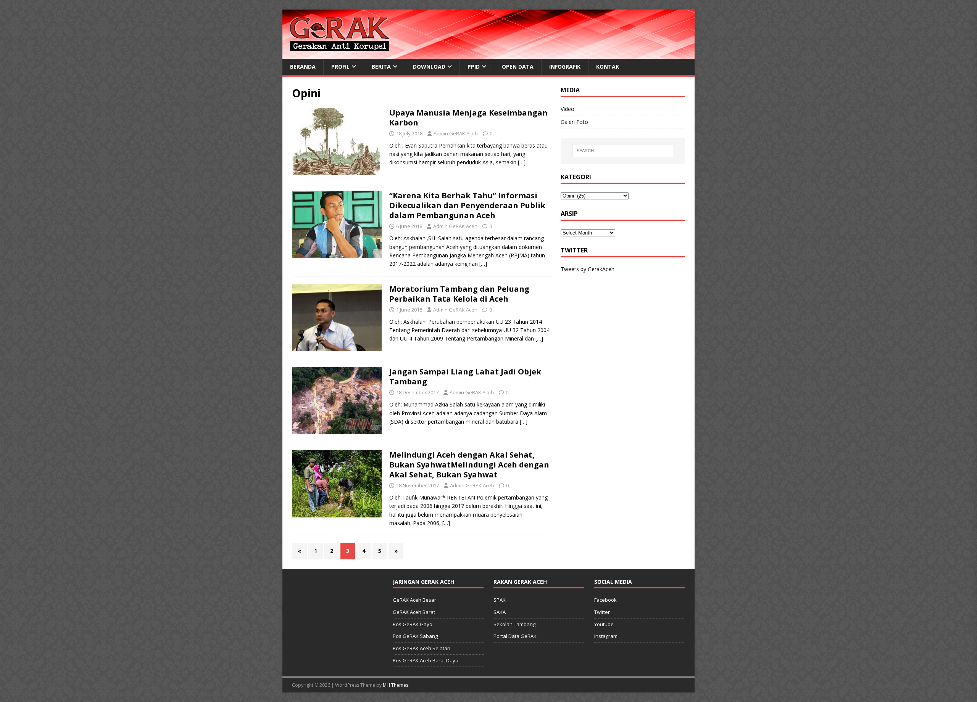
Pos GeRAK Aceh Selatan (421, 648)
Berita (381, 66)
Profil (340, 66)
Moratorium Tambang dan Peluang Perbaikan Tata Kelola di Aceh (459, 294)
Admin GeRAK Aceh (456, 133)
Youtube (604, 624)
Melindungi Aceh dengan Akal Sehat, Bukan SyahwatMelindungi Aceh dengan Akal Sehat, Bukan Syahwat (469, 465)
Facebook (605, 599)
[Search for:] (623, 150)
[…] (522, 162)
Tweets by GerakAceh (587, 269)
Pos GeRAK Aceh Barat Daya (425, 660)
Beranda (303, 66)
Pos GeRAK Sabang (415, 636)
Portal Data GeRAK (515, 636)
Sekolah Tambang (514, 624)
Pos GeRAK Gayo (412, 624)
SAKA (499, 612)
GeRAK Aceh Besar (414, 599)
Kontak (607, 66)
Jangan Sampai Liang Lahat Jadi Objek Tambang (465, 376)
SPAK (499, 599)
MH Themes (395, 685)
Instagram (605, 636)
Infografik (564, 66)
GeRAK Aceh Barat (414, 612)
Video (567, 108)
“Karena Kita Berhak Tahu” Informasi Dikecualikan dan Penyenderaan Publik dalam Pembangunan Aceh (467, 205)
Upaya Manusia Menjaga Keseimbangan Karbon (468, 118)
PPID (474, 66)
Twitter (602, 612)
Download (429, 66)
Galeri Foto (574, 121)
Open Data (518, 66)
